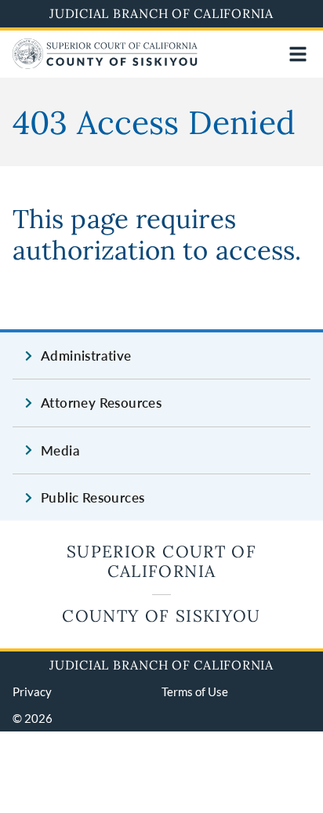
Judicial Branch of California (161, 13)
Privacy (32, 691)
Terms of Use (195, 691)
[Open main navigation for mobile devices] (298, 54)
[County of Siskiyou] (105, 63)
